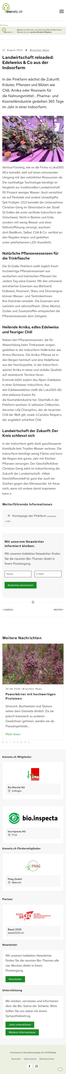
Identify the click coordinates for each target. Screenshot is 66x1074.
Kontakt (16, 1059)
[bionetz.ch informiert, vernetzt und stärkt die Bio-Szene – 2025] (33, 30)
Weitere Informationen (22, 1032)
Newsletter (15, 979)
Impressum (30, 1059)
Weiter (58, 609)
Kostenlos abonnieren (20, 585)
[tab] (3, 742)
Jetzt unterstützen (20, 1024)
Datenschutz (47, 1059)
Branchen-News (39, 50)
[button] (63, 1072)
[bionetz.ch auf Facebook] (29, 1066)
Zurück (8, 609)
